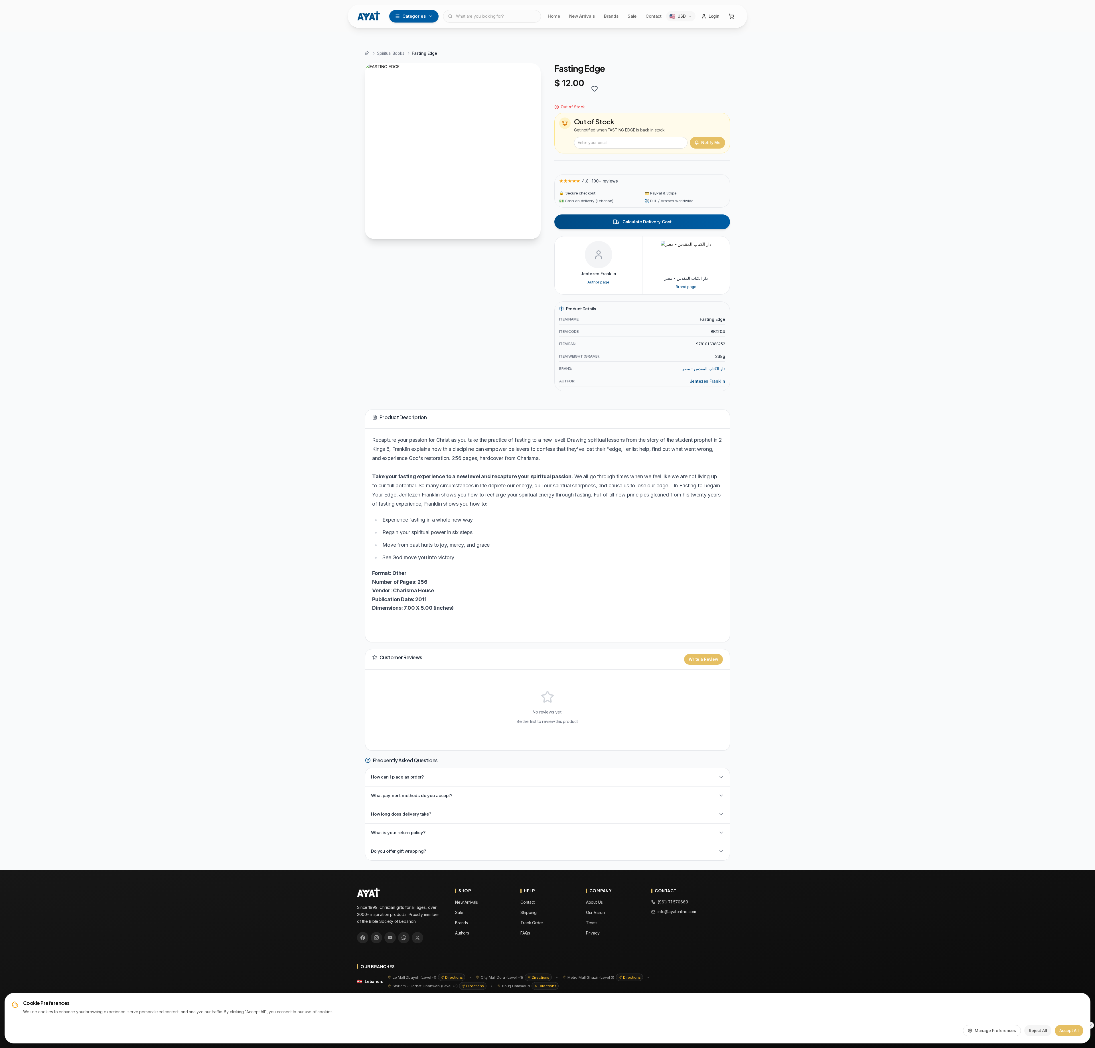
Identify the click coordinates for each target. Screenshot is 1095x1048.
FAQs (525, 933)
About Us (594, 902)
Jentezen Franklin (707, 381)
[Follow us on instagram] (376, 937)
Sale (632, 16)
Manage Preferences (995, 1030)
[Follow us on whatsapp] (403, 937)
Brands (611, 16)
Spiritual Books (390, 53)
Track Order (531, 922)
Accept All (1069, 1030)
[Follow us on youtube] (390, 937)
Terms (591, 922)
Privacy (593, 933)
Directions (454, 977)
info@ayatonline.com (677, 911)
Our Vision (595, 912)
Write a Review (703, 659)
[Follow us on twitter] (417, 937)
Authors (462, 933)
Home (554, 16)
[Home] (367, 53)
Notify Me (711, 142)
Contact (654, 16)
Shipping (528, 912)
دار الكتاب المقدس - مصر (703, 368)
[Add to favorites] (594, 88)
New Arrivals (582, 16)
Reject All (1038, 1030)
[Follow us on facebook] (362, 937)
